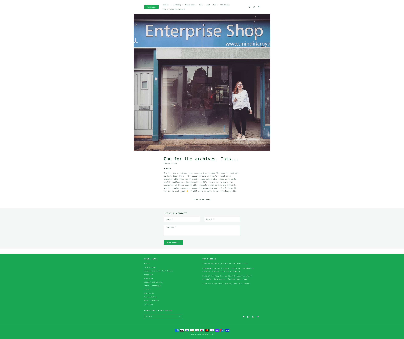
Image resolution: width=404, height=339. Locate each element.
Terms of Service (151, 300)
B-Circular (148, 304)
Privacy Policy (150, 297)
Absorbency (148, 278)
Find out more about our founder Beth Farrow (226, 284)
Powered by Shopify (208, 334)
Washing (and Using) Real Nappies (158, 271)
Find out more (150, 267)
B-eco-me (198, 334)
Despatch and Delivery (153, 282)
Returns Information (152, 286)
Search (147, 263)
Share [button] (168, 168)
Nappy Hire (148, 275)
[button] (167, 5)
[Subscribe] (179, 316)
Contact (147, 289)
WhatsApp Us (149, 293)
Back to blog (203, 200)
